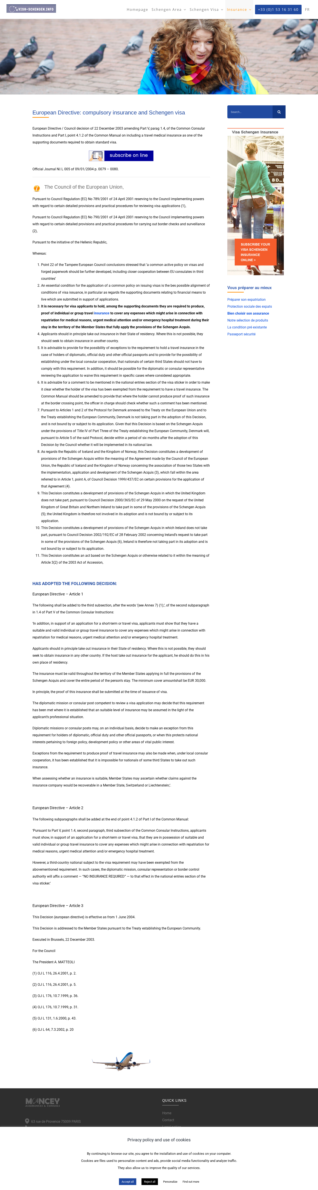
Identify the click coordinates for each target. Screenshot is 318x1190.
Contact (168, 1120)
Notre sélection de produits (247, 320)
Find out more (191, 1181)
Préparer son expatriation (246, 300)
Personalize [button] (170, 1181)
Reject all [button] (149, 1181)
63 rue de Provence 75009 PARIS (55, 1121)
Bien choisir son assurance (248, 313)
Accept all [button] (128, 1181)
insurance (101, 313)
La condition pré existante (247, 327)
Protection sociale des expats (249, 306)
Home (166, 1113)
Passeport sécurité (241, 334)
